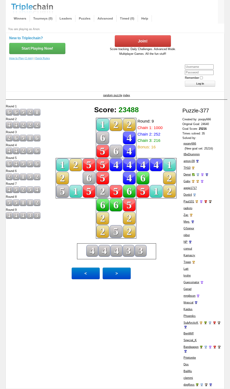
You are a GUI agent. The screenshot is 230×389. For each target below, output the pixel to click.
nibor (187, 235)
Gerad (187, 289)
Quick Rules (42, 58)
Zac (186, 215)
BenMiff (189, 333)
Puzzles (85, 18)
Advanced (105, 18)
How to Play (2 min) (21, 58)
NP (186, 242)
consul (188, 248)
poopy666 (190, 143)
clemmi (188, 378)
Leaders (66, 18)
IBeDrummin (192, 154)
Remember (192, 77)
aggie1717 (190, 188)
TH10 (187, 167)
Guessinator (191, 282)
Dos (186, 364)
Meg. (187, 221)
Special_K (190, 340)
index (126, 95)
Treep (187, 262)
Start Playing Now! (37, 48)
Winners (20, 18)
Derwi (187, 174)
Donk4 (188, 194)
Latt (186, 268)
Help (144, 18)
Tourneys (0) (43, 18)
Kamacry (189, 255)
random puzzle (112, 95)
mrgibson (189, 295)
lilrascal (188, 302)
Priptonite (190, 357)
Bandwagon (191, 347)
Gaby (187, 181)
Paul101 (189, 201)
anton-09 (189, 161)
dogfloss (189, 384)
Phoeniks (190, 316)
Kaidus (188, 309)
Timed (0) (127, 18)
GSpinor (189, 228)
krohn (187, 275)
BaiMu (188, 371)
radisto (188, 208)
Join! (143, 41)
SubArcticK (191, 322)
